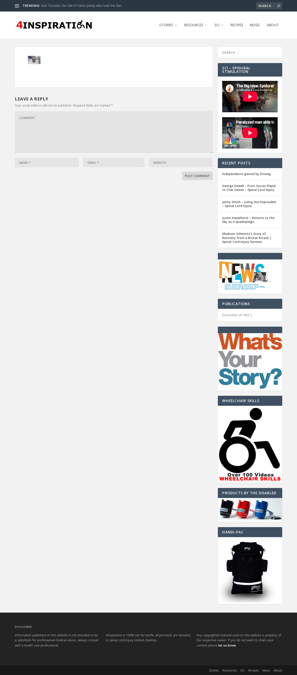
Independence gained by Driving (246, 174)
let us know (227, 645)
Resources (193, 25)
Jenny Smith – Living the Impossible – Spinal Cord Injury (249, 204)
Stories (166, 25)
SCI (216, 25)
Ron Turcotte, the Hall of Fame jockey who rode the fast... (82, 5)
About (273, 25)
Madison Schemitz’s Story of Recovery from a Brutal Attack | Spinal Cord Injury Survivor (246, 238)
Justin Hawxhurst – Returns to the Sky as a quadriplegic (248, 220)
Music (255, 25)
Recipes (236, 25)
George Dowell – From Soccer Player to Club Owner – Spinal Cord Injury (249, 188)
